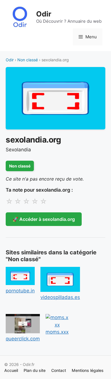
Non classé (27, 59)
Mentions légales (88, 370)
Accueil (11, 370)
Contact (58, 370)
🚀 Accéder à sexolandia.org (44, 219)
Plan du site (35, 370)
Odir (43, 14)
